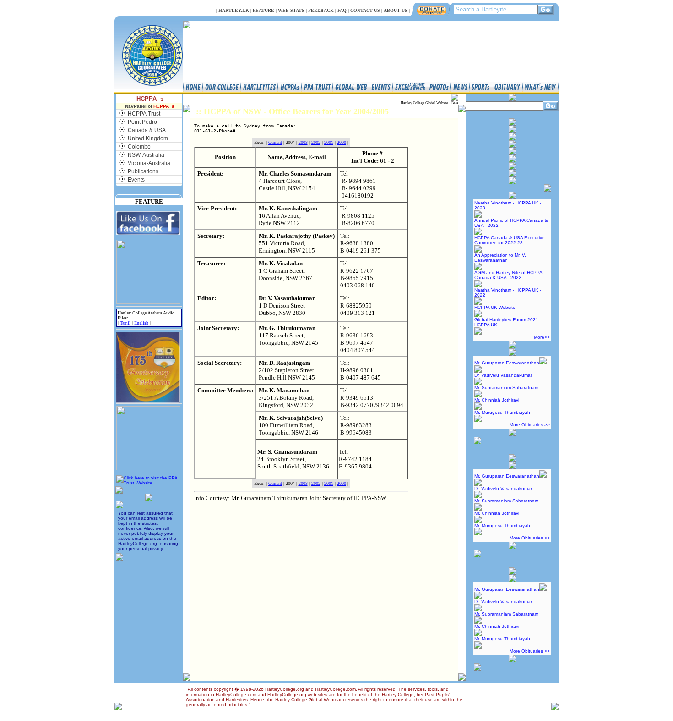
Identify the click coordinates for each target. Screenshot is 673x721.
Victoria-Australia (149, 163)
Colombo (139, 146)
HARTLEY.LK (233, 10)
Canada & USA (147, 130)
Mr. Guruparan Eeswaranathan (506, 362)
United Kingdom (148, 138)
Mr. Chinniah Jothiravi (496, 399)
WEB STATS (291, 10)
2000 (341, 142)
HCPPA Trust (144, 113)
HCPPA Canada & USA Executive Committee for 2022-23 (509, 240)
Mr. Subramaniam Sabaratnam (506, 387)
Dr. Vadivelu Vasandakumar (503, 375)
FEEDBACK (321, 10)
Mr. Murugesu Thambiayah (502, 412)
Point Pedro (142, 122)
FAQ (342, 10)
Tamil (125, 322)
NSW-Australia (146, 155)
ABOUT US (395, 10)
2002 (315, 142)
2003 (303, 142)
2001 (328, 142)
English (141, 322)
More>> (542, 337)
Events (136, 179)
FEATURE (263, 10)
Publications (143, 171)
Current (275, 142)
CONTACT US (365, 10)
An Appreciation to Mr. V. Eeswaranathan (500, 258)
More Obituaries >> (530, 424)
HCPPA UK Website (495, 307)
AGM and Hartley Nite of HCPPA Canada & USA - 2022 (508, 275)
